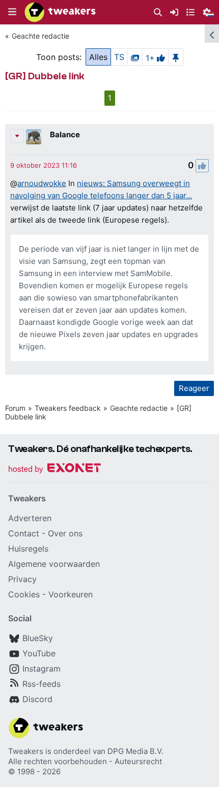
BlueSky (37, 638)
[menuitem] (158, 12)
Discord (37, 699)
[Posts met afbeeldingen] (135, 57)
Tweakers (25, 751)
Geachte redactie (40, 36)
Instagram (41, 668)
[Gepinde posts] (176, 57)
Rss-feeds (41, 684)
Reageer (194, 388)
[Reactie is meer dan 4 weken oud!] (43, 165)
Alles (98, 57)
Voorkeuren (70, 594)
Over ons (65, 533)
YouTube (39, 653)
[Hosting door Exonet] (54, 469)
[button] (12, 12)
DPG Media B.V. (135, 751)
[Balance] (33, 136)
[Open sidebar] (212, 33)
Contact (23, 533)
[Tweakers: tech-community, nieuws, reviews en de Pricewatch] (60, 12)
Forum (15, 408)
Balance (65, 134)
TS (119, 57)
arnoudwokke (41, 183)
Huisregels (28, 548)
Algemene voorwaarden (54, 564)
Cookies (24, 594)
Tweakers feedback (68, 408)
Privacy (22, 579)
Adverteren (29, 518)
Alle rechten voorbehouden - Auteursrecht (85, 761)
